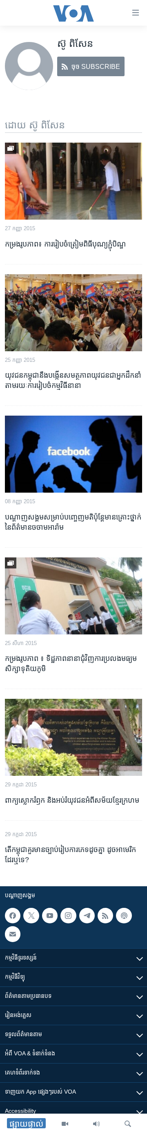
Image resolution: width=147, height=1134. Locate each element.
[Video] (65, 1124)
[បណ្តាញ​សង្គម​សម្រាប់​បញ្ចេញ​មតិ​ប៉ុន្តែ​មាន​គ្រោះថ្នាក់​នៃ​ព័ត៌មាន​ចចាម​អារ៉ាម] (73, 454)
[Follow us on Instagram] (68, 915)
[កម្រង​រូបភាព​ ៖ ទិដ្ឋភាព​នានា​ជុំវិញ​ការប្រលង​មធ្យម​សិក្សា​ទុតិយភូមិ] (73, 595)
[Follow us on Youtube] (50, 915)
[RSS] (105, 915)
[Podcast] (123, 915)
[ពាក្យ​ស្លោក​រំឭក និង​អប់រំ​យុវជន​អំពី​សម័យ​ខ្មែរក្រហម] (73, 737)
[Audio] (96, 1124)
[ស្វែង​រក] (128, 1124)
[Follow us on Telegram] (87, 915)
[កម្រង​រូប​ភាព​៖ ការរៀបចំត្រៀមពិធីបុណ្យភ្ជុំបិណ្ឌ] (73, 181)
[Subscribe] (12, 934)
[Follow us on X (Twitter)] (31, 915)
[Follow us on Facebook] (12, 915)
